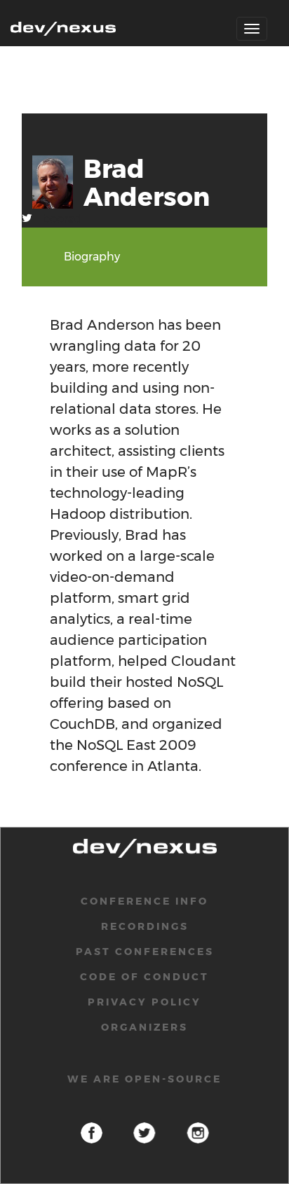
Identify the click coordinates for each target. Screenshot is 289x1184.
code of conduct (144, 976)
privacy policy (144, 1002)
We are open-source (144, 1079)
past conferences (145, 951)
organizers (144, 1027)
